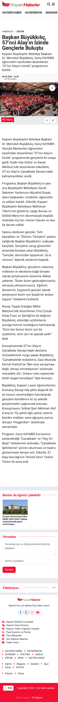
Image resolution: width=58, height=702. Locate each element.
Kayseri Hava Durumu (17, 625)
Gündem (34, 664)
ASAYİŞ (20, 667)
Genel (8, 667)
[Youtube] (37, 612)
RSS (9, 688)
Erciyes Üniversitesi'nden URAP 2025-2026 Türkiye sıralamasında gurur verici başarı (15, 520)
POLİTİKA (25, 654)
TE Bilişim (37, 697)
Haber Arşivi (12, 642)
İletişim (9, 673)
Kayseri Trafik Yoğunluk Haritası (22, 628)
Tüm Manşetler (14, 635)
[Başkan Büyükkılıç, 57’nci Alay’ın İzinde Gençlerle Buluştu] (29, 99)
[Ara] (48, 4)
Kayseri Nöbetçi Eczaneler (19, 621)
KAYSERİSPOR (33, 12)
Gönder (9, 569)
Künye (21, 673)
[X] (26, 612)
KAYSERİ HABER (11, 12)
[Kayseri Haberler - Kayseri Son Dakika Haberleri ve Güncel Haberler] (21, 4)
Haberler (7, 31)
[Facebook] (20, 612)
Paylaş (9, 119)
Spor (46, 664)
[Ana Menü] (53, 4)
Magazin (21, 664)
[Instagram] (31, 612)
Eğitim (8, 664)
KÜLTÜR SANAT (36, 658)
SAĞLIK (39, 654)
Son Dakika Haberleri (17, 639)
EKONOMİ (51, 12)
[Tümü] (53, 587)
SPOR (20, 658)
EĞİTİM (20, 31)
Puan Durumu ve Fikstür (18, 632)
